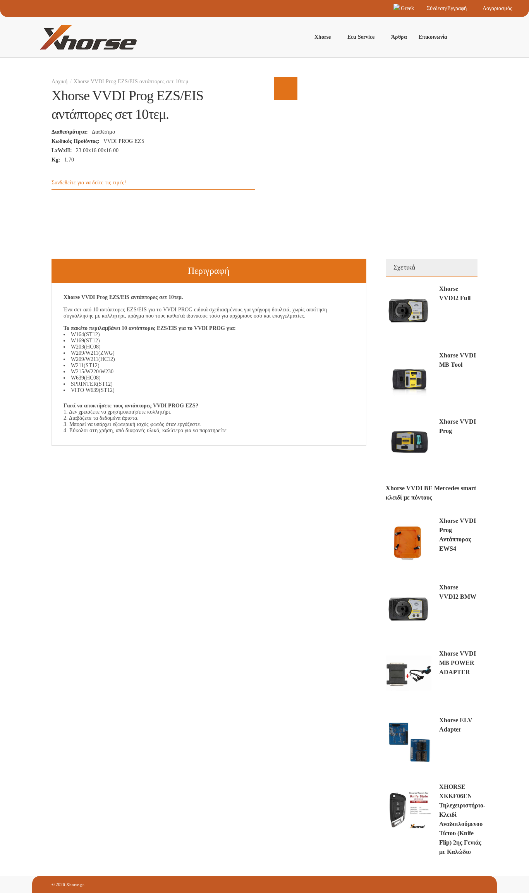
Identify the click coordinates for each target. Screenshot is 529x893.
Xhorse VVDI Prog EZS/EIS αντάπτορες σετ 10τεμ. (132, 81)
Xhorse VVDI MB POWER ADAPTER (457, 662)
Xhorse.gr (75, 884)
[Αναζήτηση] (470, 37)
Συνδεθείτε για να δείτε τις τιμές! (89, 182)
